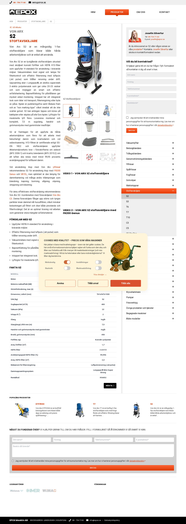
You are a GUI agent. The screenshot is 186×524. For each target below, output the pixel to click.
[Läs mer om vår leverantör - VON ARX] (82, 490)
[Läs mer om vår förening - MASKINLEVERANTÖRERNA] (117, 494)
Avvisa (60, 283)
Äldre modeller (133, 318)
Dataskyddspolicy (112, 520)
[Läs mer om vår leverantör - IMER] (33, 490)
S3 (127, 201)
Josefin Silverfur (160, 49)
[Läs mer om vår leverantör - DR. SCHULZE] (82, 502)
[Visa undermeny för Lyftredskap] (173, 265)
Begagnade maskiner (136, 313)
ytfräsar (56, 167)
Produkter (117, 12)
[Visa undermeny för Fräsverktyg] (173, 302)
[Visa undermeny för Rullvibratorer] (173, 254)
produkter (137, 49)
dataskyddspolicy (165, 125)
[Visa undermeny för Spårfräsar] (173, 169)
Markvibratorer (133, 249)
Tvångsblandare (133, 153)
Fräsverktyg (132, 302)
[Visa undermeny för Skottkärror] (173, 276)
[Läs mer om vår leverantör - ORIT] (49, 502)
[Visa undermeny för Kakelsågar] (173, 238)
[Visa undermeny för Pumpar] (173, 297)
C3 (127, 223)
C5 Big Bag (131, 233)
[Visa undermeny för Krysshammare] (173, 292)
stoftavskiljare (23, 41)
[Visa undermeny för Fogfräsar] (173, 175)
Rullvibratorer (132, 254)
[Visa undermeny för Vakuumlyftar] (173, 143)
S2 (127, 196)
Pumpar (130, 297)
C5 (127, 228)
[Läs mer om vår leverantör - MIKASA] (16, 491)
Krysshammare (133, 292)
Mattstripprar (132, 185)
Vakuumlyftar (132, 143)
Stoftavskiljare (38, 21)
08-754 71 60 (153, 37)
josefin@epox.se (158, 39)
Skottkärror (131, 276)
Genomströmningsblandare (139, 159)
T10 (128, 217)
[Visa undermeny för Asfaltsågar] (173, 260)
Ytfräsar (130, 164)
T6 (127, 207)
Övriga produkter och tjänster (140, 308)
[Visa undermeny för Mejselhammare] (173, 286)
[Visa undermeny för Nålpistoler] (173, 281)
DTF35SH (40, 404)
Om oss (140, 12)
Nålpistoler (131, 281)
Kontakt (164, 12)
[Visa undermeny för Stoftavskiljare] (173, 191)
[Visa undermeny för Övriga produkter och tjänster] (173, 308)
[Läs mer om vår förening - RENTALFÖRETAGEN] (101, 494)
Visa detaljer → (100, 274)
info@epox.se (95, 520)
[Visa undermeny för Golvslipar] (173, 180)
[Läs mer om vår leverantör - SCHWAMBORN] (66, 490)
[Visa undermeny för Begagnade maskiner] (173, 313)
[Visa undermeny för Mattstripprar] (173, 185)
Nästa (109, 385)
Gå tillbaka (17, 27)
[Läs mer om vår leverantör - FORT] (33, 502)
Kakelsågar (131, 238)
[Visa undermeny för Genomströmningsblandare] (173, 159)
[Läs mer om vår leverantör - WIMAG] (49, 490)
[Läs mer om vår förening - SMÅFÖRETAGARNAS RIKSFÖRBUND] (150, 494)
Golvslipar (131, 180)
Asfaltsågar (131, 260)
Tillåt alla (125, 283)
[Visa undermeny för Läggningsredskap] (173, 270)
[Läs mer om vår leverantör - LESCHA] (16, 502)
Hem (93, 12)
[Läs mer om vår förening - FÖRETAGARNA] (134, 494)
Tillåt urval (93, 283)
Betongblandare (133, 148)
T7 (127, 212)
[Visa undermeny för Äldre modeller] (173, 318)
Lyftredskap (132, 265)
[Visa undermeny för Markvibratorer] (173, 249)
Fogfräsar (130, 175)
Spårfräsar (131, 169)
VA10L (24, 174)
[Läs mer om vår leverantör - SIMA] (66, 502)
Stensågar (131, 244)
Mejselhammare (133, 286)
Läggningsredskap (135, 270)
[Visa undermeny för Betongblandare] (173, 148)
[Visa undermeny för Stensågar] (173, 244)
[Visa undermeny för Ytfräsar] (173, 164)
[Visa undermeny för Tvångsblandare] (173, 153)
